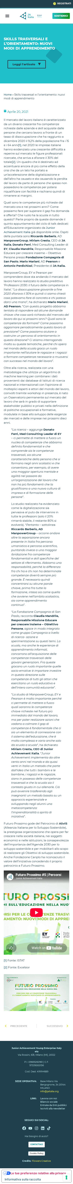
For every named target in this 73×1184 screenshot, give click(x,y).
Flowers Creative (41, 1160)
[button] (7, 16)
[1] (19, 145)
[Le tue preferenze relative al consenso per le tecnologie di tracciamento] (66, 1177)
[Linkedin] (42, 1128)
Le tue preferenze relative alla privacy (38, 1173)
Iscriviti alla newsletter (52, 1108)
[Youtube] (30, 1128)
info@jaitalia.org (49, 1091)
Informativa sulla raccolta (23, 1179)
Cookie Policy (36, 1153)
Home (8, 94)
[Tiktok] (48, 1128)
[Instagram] (36, 1128)
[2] (13, 162)
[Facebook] (24, 1128)
